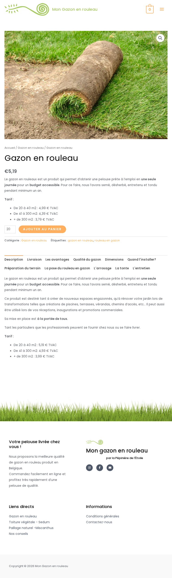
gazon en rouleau (80, 240)
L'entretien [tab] (141, 268)
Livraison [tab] (34, 259)
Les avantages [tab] (57, 259)
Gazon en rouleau (31, 148)
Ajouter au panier (42, 229)
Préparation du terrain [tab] (22, 268)
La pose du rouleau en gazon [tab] (67, 268)
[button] (160, 38)
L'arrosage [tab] (102, 268)
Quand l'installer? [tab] (141, 259)
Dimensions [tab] (114, 259)
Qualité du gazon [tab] (87, 259)
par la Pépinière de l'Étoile (124, 458)
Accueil (9, 148)
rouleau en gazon (107, 240)
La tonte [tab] (122, 268)
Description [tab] (13, 259)
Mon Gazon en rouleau (74, 9)
